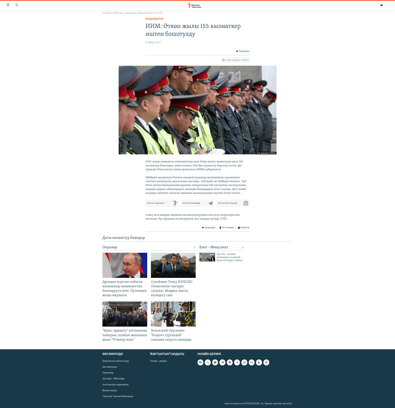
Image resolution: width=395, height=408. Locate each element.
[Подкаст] (266, 362)
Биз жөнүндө (109, 367)
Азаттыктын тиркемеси (115, 384)
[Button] (242, 51)
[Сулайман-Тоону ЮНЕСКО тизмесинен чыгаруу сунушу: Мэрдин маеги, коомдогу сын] (173, 265)
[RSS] (259, 362)
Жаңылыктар (154, 19)
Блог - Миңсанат (213, 247)
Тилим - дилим (158, 361)
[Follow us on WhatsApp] (252, 362)
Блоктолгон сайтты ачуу (115, 361)
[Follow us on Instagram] (244, 362)
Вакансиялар (109, 390)
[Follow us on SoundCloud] (237, 362)
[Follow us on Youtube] (215, 362)
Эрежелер (108, 373)
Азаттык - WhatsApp (113, 378)
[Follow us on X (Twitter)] (208, 362)
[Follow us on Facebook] (200, 362)
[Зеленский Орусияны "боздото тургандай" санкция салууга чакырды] (173, 314)
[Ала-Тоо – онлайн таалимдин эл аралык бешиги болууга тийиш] (207, 257)
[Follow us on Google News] (230, 362)
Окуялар (109, 247)
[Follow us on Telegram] (222, 362)
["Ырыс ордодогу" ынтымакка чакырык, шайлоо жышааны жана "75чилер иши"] (124, 314)
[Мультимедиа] (381, 5)
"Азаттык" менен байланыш (117, 396)
